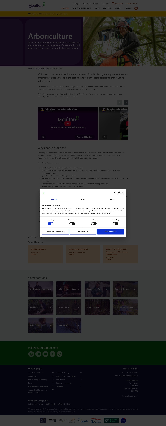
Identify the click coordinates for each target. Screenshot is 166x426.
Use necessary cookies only (55, 231)
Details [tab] (83, 199)
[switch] (72, 223)
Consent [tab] (54, 199)
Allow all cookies (110, 231)
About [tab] (112, 199)
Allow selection (83, 231)
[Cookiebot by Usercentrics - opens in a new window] (115, 193)
